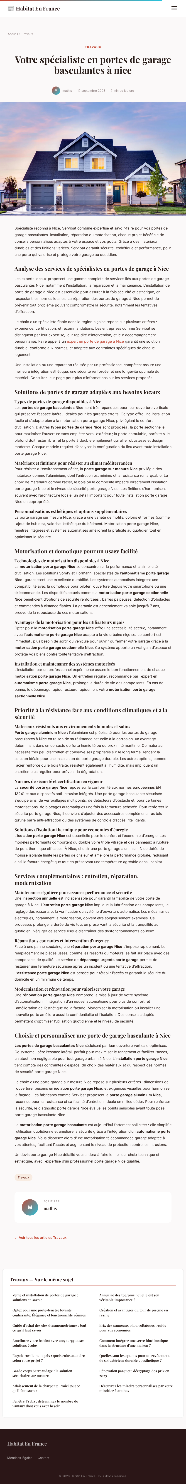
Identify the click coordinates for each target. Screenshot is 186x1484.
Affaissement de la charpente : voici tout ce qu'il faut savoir (46, 1388)
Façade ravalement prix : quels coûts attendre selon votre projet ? (48, 1358)
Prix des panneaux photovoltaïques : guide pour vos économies (132, 1327)
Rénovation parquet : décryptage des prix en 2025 (134, 1373)
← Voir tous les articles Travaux (41, 1237)
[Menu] (174, 8)
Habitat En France (33, 8)
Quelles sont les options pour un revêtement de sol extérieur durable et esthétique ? (134, 1358)
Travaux (27, 34)
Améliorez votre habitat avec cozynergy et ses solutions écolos (48, 1343)
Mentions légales (19, 1458)
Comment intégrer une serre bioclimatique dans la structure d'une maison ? (133, 1343)
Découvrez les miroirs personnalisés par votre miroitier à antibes (136, 1388)
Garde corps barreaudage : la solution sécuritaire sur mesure (42, 1373)
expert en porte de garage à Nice (95, 341)
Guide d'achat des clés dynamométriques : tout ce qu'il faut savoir (49, 1327)
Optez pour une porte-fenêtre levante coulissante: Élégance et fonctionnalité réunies (49, 1312)
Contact (43, 1458)
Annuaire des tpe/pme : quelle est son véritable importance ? (129, 1297)
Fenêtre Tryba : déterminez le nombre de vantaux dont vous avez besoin (45, 1403)
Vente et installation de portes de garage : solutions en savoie (45, 1297)
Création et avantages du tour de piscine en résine (133, 1312)
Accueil (13, 34)
